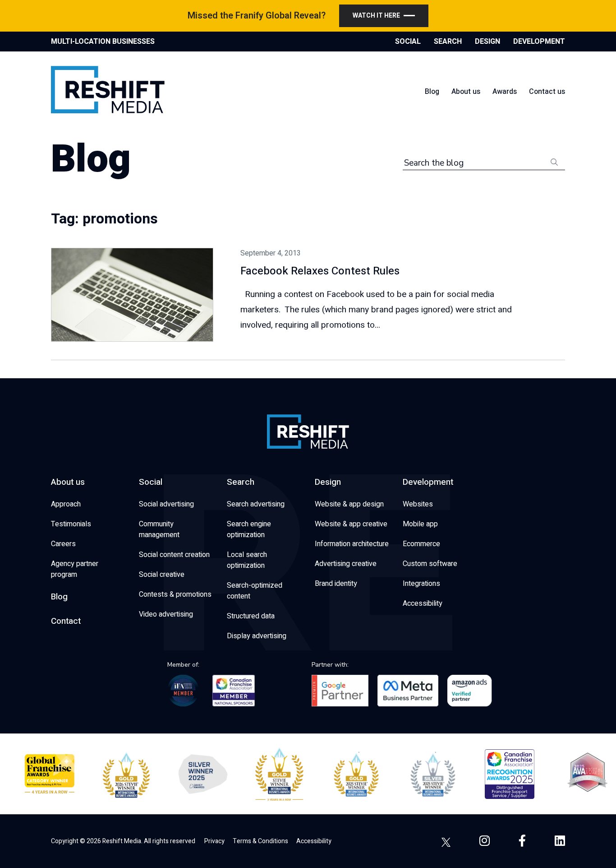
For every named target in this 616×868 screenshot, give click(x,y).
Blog (432, 91)
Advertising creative (346, 563)
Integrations (421, 583)
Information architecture (352, 543)
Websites (418, 504)
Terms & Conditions (260, 841)
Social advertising (166, 504)
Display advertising (256, 636)
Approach (66, 504)
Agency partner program (74, 569)
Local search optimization (247, 560)
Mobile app (420, 524)
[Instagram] (484, 841)
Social (150, 482)
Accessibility (422, 603)
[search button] (554, 161)
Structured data (251, 616)
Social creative (161, 574)
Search (240, 482)
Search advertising (256, 504)
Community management (159, 529)
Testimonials (71, 524)
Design (328, 482)
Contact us (547, 91)
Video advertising (166, 614)
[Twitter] (446, 841)
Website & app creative (351, 524)
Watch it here (376, 15)
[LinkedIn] (560, 841)
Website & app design (349, 504)
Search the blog (434, 163)
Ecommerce (421, 543)
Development (428, 482)
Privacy (214, 841)
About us (465, 91)
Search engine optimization (249, 529)
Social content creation (174, 554)
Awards (504, 91)
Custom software (430, 563)
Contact (66, 621)
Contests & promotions (175, 594)
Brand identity (336, 583)
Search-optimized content (254, 591)
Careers (63, 543)
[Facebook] (522, 841)
